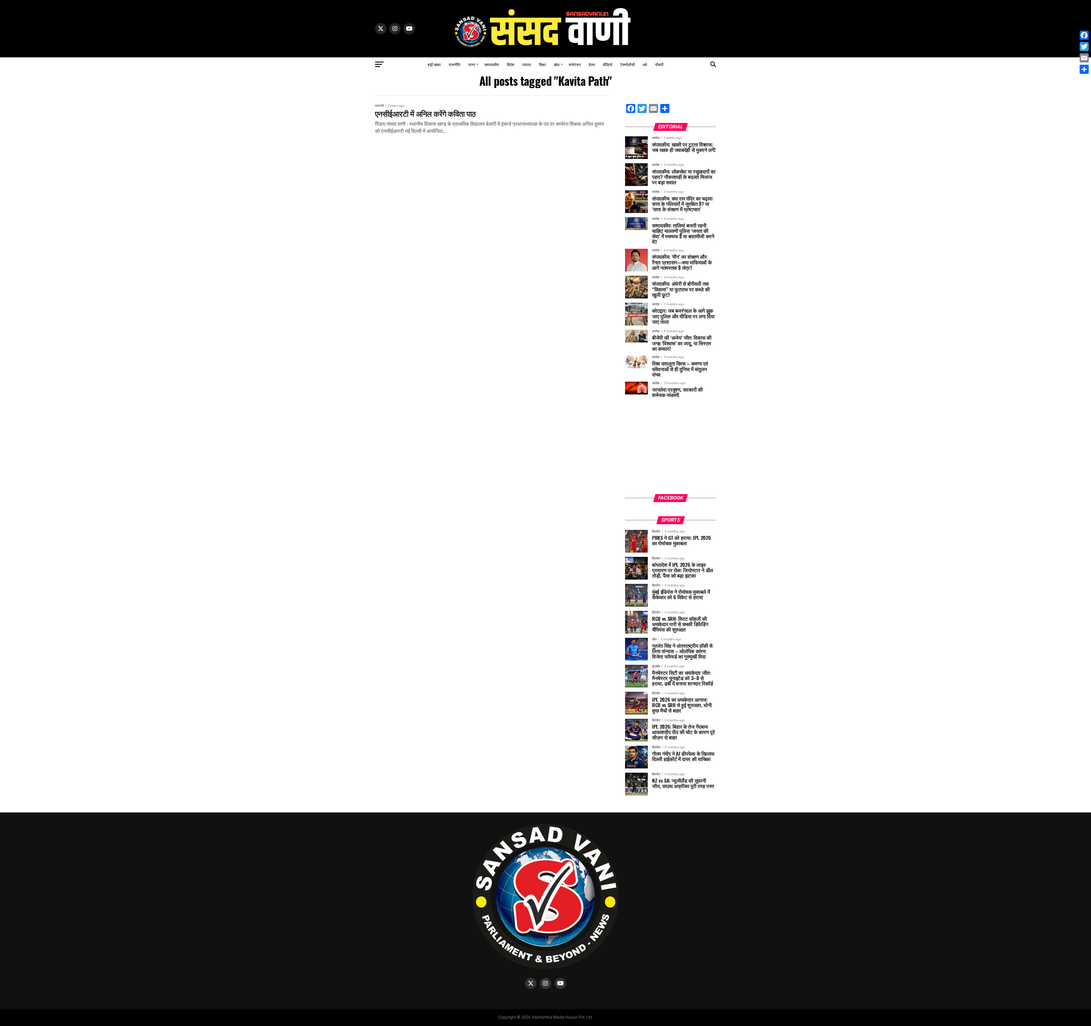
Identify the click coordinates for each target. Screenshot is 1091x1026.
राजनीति (454, 64)
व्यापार (526, 64)
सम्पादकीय (491, 64)
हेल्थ (592, 64)
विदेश (510, 64)
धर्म (645, 64)
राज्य (471, 64)
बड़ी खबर (434, 64)
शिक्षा (542, 64)
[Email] (1084, 58)
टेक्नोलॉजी (627, 64)
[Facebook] (1084, 35)
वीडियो (607, 64)
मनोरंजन (575, 64)
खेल (556, 64)
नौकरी (659, 64)
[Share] (1084, 69)
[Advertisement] (670, 450)
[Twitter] (1084, 46)
